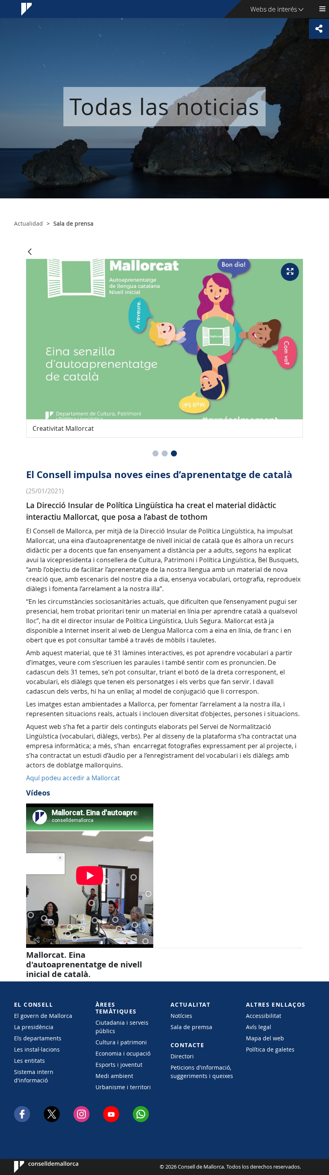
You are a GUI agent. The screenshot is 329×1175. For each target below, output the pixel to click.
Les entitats (29, 1060)
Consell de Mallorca (38, 1167)
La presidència (33, 1027)
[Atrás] (29, 252)
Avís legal (258, 1027)
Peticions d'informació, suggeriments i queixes (202, 1072)
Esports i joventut (118, 1064)
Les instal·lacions (37, 1049)
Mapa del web (265, 1038)
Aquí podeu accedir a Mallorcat (73, 777)
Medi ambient (114, 1076)
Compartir (54, 940)
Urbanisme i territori (123, 1087)
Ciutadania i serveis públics (121, 1027)
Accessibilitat (263, 1016)
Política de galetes (270, 1049)
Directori (182, 1056)
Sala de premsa (191, 1027)
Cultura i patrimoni (121, 1042)
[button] (155, 453)
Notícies (181, 1016)
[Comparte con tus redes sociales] (319, 29)
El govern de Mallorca (43, 1016)
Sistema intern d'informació (33, 1076)
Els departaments (37, 1038)
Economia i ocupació (122, 1053)
